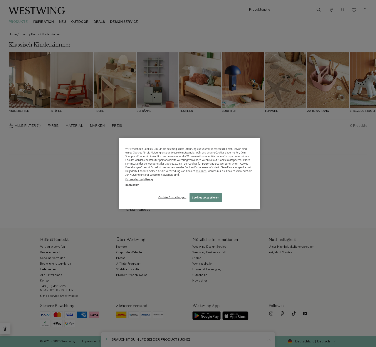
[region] (189, 173)
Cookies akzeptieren (205, 197)
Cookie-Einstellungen (172, 197)
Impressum (132, 184)
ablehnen (201, 171)
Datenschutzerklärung (139, 179)
